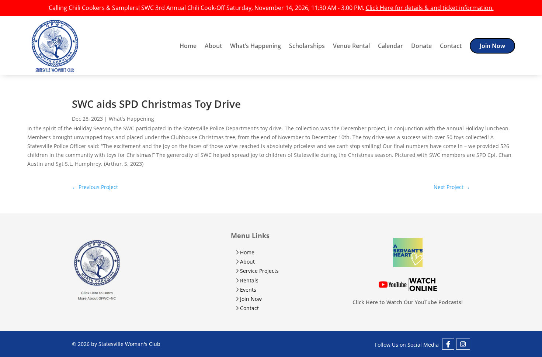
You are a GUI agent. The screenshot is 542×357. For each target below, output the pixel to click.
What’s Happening (255, 46)
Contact (451, 46)
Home (188, 46)
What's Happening (131, 118)
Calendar (390, 46)
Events (248, 289)
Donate (421, 46)
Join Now (492, 46)
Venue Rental (351, 46)
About (213, 46)
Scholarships (307, 46)
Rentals (249, 280)
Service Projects (259, 270)
